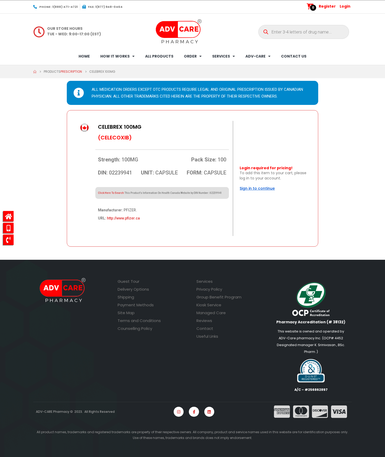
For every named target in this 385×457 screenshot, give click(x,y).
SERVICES (221, 56)
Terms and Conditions (139, 320)
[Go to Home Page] (34, 71)
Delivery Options (133, 289)
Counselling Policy (135, 328)
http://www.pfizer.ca (123, 218)
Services (204, 281)
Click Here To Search (111, 192)
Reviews (204, 320)
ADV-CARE (255, 56)
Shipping (126, 297)
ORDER (190, 56)
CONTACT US (293, 56)
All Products (159, 56)
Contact (204, 328)
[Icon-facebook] (194, 412)
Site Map (126, 312)
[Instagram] (179, 412)
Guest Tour (128, 281)
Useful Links (207, 336)
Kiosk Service (208, 305)
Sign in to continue (257, 188)
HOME (84, 56)
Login (345, 6)
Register (327, 6)
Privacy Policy (209, 289)
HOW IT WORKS (115, 56)
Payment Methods (136, 305)
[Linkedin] (209, 412)
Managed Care (211, 312)
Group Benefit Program (218, 297)
